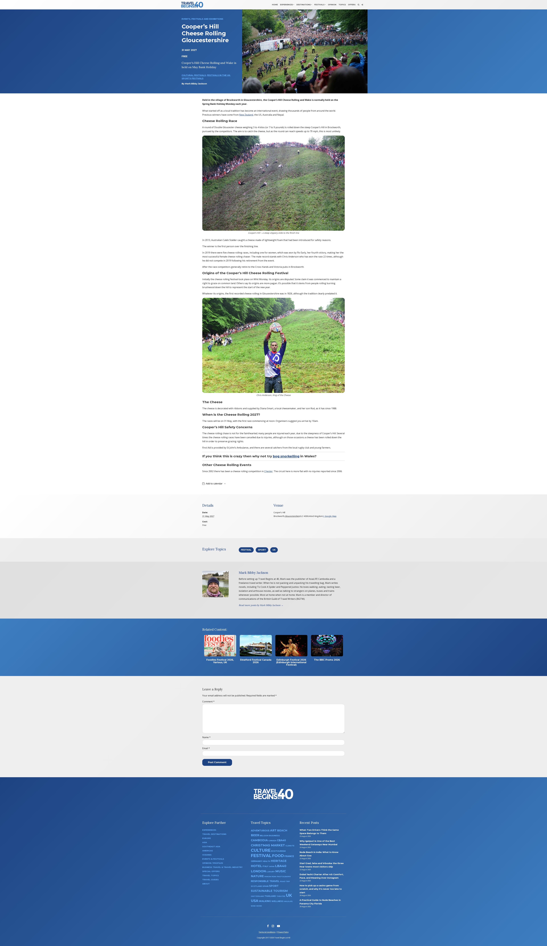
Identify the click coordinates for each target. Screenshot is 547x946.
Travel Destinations (214, 834)
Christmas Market (268, 845)
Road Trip (285, 881)
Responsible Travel (265, 881)
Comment (208, 701)
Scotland (256, 886)
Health (266, 861)
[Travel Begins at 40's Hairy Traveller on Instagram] (273, 926)
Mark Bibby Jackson (196, 83)
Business (274, 835)
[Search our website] (358, 4)
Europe (206, 838)
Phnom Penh (270, 877)
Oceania (207, 855)
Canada (272, 841)
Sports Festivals (192, 78)
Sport (262, 550)
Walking (265, 901)
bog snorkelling (286, 456)
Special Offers (211, 871)
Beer (255, 835)
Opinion (332, 5)
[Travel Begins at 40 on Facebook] (268, 926)
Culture (261, 850)
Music (280, 871)
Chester (268, 471)
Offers (351, 5)
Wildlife (288, 901)
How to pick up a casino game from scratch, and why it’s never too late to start (321, 889)
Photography (284, 877)
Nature (257, 876)
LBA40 (280, 866)
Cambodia (259, 840)
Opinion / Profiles (212, 863)
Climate (289, 846)
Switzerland (257, 896)
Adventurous (260, 830)
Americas (207, 851)
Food (278, 855)
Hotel (256, 866)
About (206, 884)
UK (274, 550)
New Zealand (246, 114)
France (289, 856)
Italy (265, 866)
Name (206, 737)
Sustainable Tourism (269, 891)
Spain (266, 886)
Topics (342, 5)
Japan (271, 866)
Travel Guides (210, 880)
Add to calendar (214, 483)
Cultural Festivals (194, 75)
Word (259, 906)
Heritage (279, 861)
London (258, 871)
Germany (256, 861)
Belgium (264, 836)
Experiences (286, 5)
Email (206, 748)
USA (254, 901)
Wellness (277, 901)
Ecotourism (278, 851)
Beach (282, 830)
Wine (253, 906)
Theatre (280, 896)
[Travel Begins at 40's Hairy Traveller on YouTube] (278, 926)
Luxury (271, 871)
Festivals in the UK (218, 75)
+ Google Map (329, 516)
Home (275, 5)
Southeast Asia (211, 846)
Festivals (319, 5)
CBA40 (281, 840)
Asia (204, 842)
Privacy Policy (282, 932)
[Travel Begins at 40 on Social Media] (362, 4)
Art (273, 830)
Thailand (270, 896)
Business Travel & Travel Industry (222, 867)
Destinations (303, 5)
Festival (246, 550)
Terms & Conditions (267, 932)
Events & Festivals (213, 859)
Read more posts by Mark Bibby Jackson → (261, 605)
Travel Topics (210, 875)
